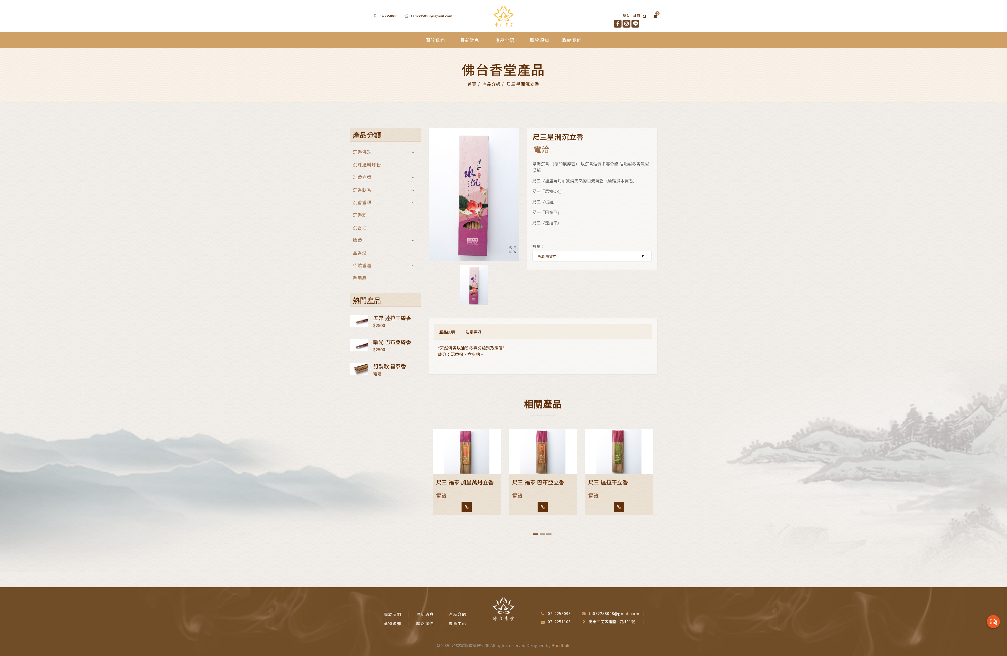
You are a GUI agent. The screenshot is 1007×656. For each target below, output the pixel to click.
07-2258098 (388, 15)
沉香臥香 (362, 189)
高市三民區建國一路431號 (612, 621)
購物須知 (539, 40)
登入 (626, 15)
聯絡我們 (571, 40)
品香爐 (360, 252)
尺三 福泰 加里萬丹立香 (465, 482)
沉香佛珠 (362, 152)
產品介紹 (505, 40)
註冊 (636, 15)
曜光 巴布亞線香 (392, 342)
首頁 (472, 84)
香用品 (360, 277)
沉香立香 (362, 177)
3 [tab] (548, 534)
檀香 (357, 240)
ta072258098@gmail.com (431, 15)
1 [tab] (535, 534)
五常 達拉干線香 (392, 318)
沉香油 (360, 227)
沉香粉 (360, 215)
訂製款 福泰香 (389, 366)
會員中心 (458, 623)
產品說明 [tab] (447, 331)
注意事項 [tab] (473, 331)
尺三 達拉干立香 (608, 482)
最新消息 (470, 40)
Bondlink (560, 645)
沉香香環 (362, 202)
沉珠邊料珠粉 (367, 164)
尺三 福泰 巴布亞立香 (538, 482)
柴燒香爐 (362, 265)
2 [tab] (542, 534)
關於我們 (435, 40)
